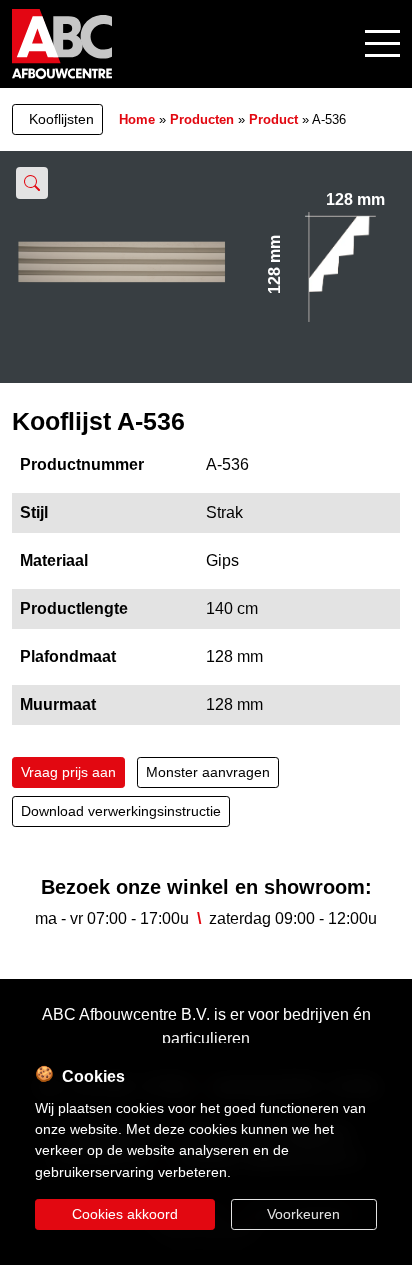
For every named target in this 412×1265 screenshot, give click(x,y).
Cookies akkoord (125, 1214)
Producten (202, 119)
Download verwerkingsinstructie (121, 811)
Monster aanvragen (208, 772)
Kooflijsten (61, 119)
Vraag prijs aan (68, 772)
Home (137, 119)
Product (273, 119)
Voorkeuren (303, 1214)
